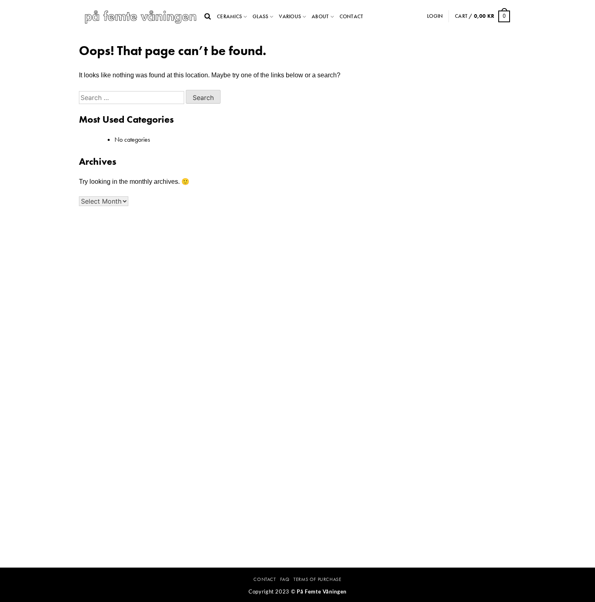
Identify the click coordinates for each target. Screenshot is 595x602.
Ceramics (229, 16)
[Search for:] (132, 98)
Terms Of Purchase (317, 579)
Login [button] (435, 16)
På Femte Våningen (321, 591)
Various (290, 16)
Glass (260, 16)
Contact (351, 16)
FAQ (285, 579)
